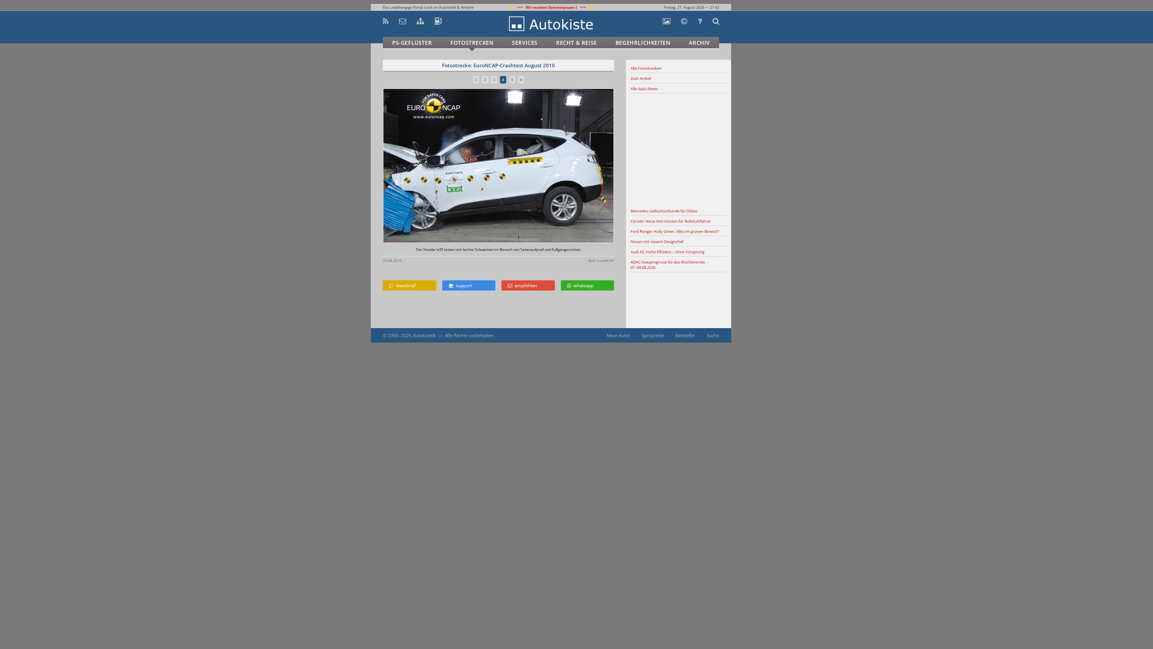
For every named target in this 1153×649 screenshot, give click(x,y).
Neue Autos (618, 335)
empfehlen (524, 285)
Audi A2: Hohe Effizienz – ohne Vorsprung (667, 251)
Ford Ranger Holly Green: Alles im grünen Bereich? (675, 231)
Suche (713, 335)
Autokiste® (424, 335)
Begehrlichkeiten (643, 42)
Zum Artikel (641, 78)
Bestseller (685, 335)
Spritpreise (653, 335)
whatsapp (582, 285)
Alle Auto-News (644, 88)
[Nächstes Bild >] (536, 166)
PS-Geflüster (412, 42)
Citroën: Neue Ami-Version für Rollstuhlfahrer (671, 221)
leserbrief (405, 285)
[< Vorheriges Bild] (410, 166)
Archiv (699, 42)
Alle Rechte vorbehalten (469, 335)
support (462, 285)
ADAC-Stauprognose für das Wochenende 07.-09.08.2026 (668, 264)
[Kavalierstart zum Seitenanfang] (744, 631)
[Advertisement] (678, 150)
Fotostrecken (471, 42)
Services (524, 42)
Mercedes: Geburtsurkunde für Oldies (664, 211)
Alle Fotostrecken (646, 68)
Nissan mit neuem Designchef (657, 241)
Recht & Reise (576, 42)
